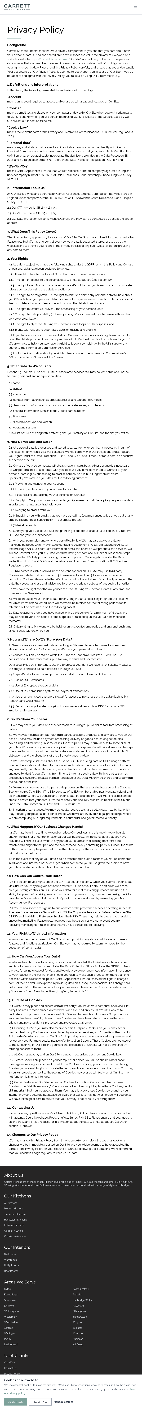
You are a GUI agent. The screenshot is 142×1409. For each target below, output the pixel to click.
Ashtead (8, 1327)
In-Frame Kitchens (14, 1225)
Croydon (78, 1322)
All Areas (78, 1344)
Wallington (10, 1333)
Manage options (63, 1402)
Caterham (78, 1305)
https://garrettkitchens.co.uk (49, 59)
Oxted (7, 1289)
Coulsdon (78, 1333)
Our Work (9, 1362)
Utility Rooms (11, 1265)
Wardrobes (10, 1259)
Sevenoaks (10, 1300)
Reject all (40, 1402)
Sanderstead (80, 1316)
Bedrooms (10, 1254)
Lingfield (9, 1305)
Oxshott (77, 1327)
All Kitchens (10, 1203)
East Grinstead (81, 1289)
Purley (7, 1339)
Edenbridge (10, 1294)
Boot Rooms (11, 1271)
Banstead (78, 1339)
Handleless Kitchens (15, 1219)
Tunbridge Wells (82, 1300)
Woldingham (11, 1311)
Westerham (10, 1316)
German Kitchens (13, 1230)
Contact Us (10, 1368)
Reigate (77, 1294)
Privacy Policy (12, 1373)
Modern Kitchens (13, 1208)
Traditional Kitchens (15, 1214)
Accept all (15, 1402)
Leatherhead (11, 1344)
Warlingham (80, 1311)
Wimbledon (11, 1322)
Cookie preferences (15, 1236)
